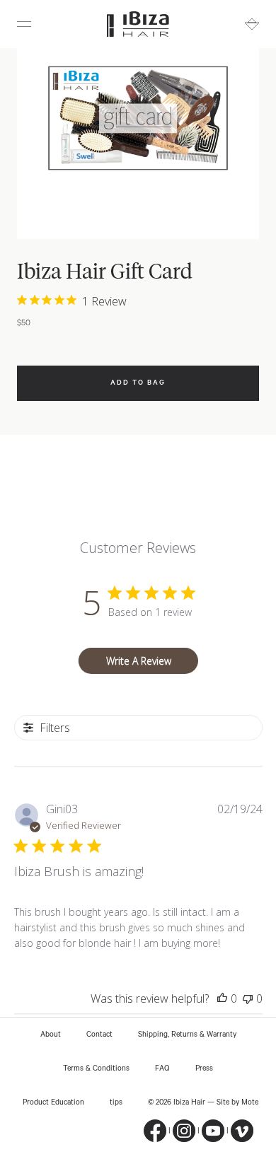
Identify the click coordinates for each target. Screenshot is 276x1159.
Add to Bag (138, 383)
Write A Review (138, 661)
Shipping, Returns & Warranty (187, 1034)
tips (116, 1102)
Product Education (53, 1102)
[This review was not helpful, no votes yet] (248, 998)
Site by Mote (237, 1102)
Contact (99, 1034)
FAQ (162, 1068)
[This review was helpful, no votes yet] (222, 998)
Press (204, 1068)
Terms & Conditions (96, 1068)
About (50, 1034)
